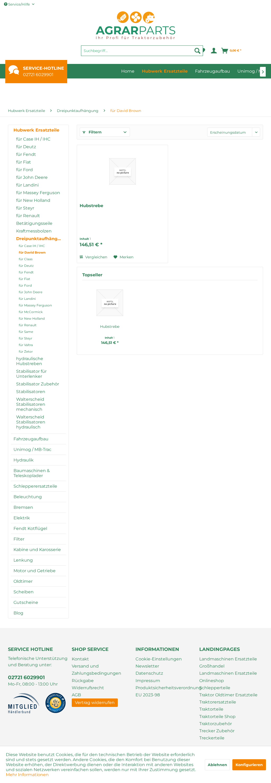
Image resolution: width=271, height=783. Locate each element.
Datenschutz (149, 673)
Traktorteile (211, 709)
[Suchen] (197, 50)
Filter (18, 539)
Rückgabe (83, 680)
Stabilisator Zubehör (37, 383)
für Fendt (26, 154)
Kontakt (80, 658)
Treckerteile (211, 737)
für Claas (26, 259)
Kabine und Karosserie (37, 549)
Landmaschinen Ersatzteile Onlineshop (228, 677)
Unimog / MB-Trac (32, 449)
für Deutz (26, 146)
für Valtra (26, 345)
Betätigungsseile (34, 223)
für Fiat (23, 162)
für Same (26, 332)
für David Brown (32, 252)
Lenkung (23, 560)
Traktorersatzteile (217, 702)
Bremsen (23, 507)
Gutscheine (25, 602)
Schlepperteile (214, 687)
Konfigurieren (249, 764)
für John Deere (32, 177)
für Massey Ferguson (38, 192)
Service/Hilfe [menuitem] (19, 4)
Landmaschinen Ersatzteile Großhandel (228, 662)
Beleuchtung (27, 496)
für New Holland (33, 200)
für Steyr (25, 208)
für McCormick (31, 312)
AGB (76, 694)
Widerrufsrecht (88, 687)
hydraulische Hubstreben (29, 361)
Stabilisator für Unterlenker (31, 374)
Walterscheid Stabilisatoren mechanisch (30, 404)
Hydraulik (23, 460)
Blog (18, 613)
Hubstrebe (91, 205)
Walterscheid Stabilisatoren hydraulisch (30, 422)
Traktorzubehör (215, 723)
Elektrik (21, 517)
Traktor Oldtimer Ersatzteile (228, 694)
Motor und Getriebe (34, 570)
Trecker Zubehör (216, 730)
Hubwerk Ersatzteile (36, 130)
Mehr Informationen (27, 774)
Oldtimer (23, 581)
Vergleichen (95, 257)
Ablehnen (217, 764)
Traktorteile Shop (217, 716)
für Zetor (26, 351)
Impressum (148, 680)
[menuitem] (142, 53)
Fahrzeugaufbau (30, 438)
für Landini (27, 185)
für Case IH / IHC (33, 139)
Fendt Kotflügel (30, 528)
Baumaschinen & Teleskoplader (31, 473)
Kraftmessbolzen (34, 231)
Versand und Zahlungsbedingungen (96, 670)
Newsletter (147, 666)
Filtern (95, 132)
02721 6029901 (38, 74)
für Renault (28, 215)
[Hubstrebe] (122, 171)
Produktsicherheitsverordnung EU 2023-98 (166, 691)
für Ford (24, 169)
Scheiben (23, 591)
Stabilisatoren (30, 391)
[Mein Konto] (213, 50)
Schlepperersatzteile (35, 486)
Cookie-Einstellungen (159, 658)
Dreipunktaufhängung (41, 238)
